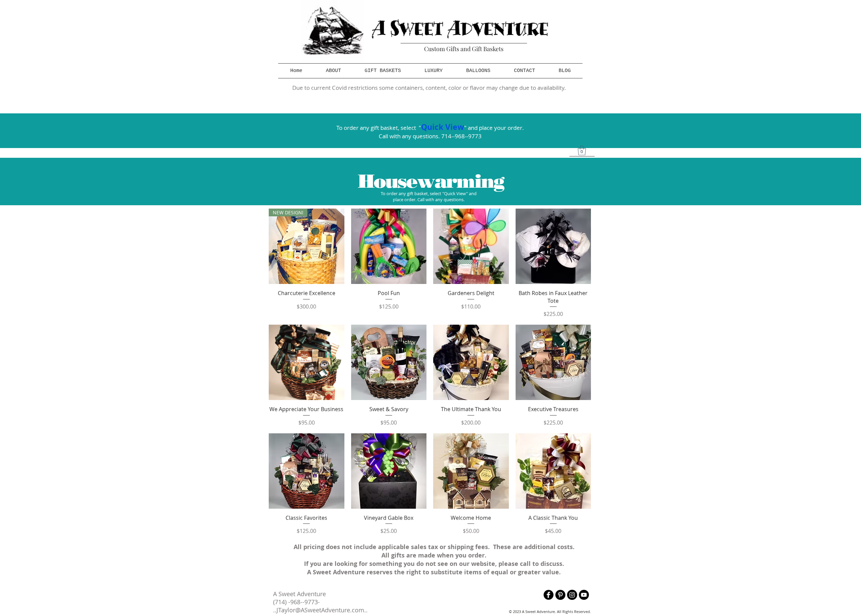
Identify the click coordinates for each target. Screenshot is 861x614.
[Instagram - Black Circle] (572, 595)
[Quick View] (389, 246)
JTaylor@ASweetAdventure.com (320, 610)
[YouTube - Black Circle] (584, 595)
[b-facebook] (549, 595)
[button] (383, 71)
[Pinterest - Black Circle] (560, 595)
